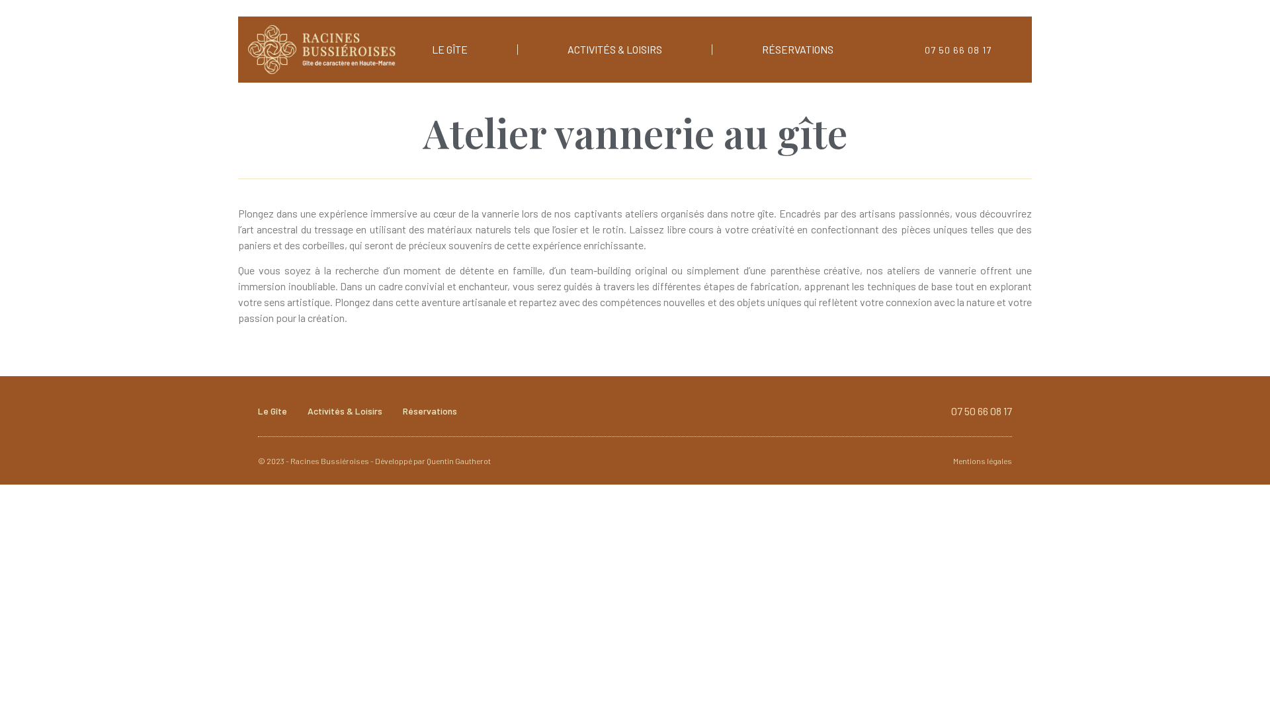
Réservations (797, 49)
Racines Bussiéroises (329, 460)
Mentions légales (982, 460)
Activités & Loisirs (615, 49)
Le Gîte (450, 49)
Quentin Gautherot (459, 460)
